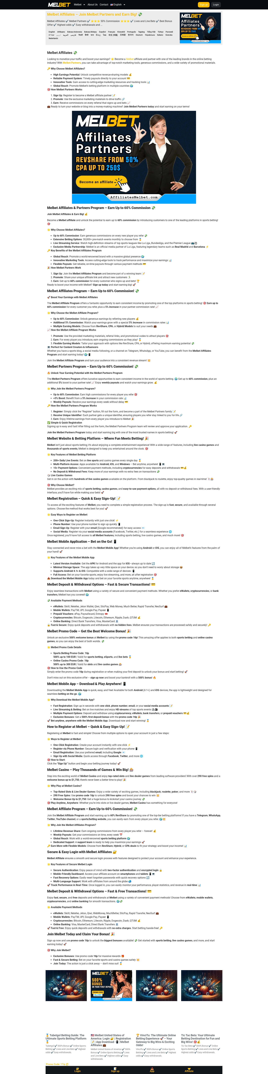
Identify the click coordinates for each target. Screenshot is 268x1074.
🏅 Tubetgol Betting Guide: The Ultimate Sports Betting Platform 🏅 (66, 1039)
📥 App (152, 1070)
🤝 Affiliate (189, 1070)
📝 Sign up (115, 1070)
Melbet (77, 4)
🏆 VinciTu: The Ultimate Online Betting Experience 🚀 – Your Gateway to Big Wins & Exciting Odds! (156, 1040)
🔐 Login (77, 1070)
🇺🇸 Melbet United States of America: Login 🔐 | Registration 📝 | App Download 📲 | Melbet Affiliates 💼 (111, 1040)
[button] (57, 1064)
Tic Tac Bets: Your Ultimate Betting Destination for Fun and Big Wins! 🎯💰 (200, 1039)
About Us (93, 4)
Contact (104, 4)
